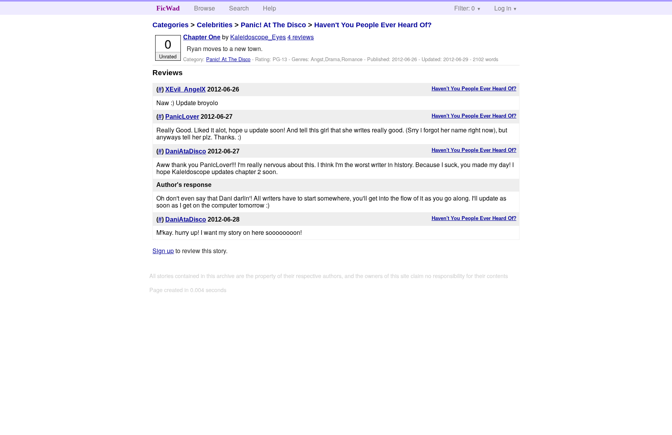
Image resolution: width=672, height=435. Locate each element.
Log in (502, 8)
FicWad (168, 8)
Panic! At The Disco (273, 25)
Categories (170, 25)
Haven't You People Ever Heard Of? (373, 25)
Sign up (163, 250)
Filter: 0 (464, 8)
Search (239, 8)
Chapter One (201, 37)
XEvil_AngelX (185, 89)
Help (269, 8)
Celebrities (215, 25)
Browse (204, 8)
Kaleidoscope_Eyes (258, 36)
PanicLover (182, 116)
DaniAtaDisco (185, 151)
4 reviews (300, 36)
